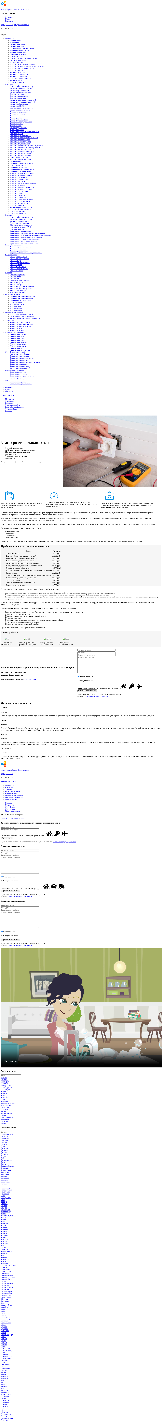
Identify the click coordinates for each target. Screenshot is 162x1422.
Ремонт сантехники (17, 116)
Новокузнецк (6, 1289)
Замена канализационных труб (21, 88)
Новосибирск (6, 1105)
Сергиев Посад (6, 1351)
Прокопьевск (6, 1323)
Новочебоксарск (7, 1283)
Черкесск (4, 1406)
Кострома (4, 1235)
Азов (3, 1146)
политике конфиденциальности (96, 696)
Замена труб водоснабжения (20, 92)
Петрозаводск (6, 1319)
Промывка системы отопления (21, 108)
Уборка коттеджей (16, 283)
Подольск (4, 1109)
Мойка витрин (15, 277)
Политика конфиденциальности (13, 818)
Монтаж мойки (15, 161)
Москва (4, 1078)
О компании (10, 17)
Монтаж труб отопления (19, 104)
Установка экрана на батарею (21, 175)
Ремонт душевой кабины (19, 120)
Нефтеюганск (6, 1271)
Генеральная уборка (17, 275)
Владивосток (6, 1170)
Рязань (3, 1337)
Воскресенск (5, 1182)
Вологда (4, 1176)
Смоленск (4, 1360)
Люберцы (4, 1099)
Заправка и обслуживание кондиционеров (26, 253)
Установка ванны (16, 134)
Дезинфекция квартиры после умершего (25, 362)
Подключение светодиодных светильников (26, 237)
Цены (7, 19)
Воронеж (4, 1084)
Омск (3, 1303)
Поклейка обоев (16, 302)
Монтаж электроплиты (18, 76)
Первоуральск (6, 1317)
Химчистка (9, 320)
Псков (3, 1325)
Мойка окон (14, 279)
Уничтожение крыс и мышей (21, 384)
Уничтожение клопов (18, 340)
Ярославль (5, 1420)
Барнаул (4, 1152)
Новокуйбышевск (7, 1287)
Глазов (3, 1186)
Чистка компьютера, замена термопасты (25, 318)
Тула (2, 1382)
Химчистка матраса (17, 328)
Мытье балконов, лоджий (19, 281)
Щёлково (4, 1121)
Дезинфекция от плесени (19, 364)
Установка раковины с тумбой (21, 189)
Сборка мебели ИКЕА (18, 267)
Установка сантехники (18, 177)
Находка (4, 1267)
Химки (3, 1123)
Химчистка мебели (17, 330)
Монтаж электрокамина (19, 74)
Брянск (3, 1164)
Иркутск (4, 1208)
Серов (3, 1353)
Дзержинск (5, 1194)
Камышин (4, 1218)
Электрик (9, 215)
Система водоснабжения (19, 96)
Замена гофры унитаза (18, 128)
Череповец (5, 1404)
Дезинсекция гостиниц (18, 374)
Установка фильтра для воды (20, 209)
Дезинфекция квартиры (19, 360)
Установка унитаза (17, 205)
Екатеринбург (6, 1086)
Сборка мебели (11, 255)
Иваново (4, 1204)
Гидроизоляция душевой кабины (22, 48)
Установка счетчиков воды (20, 201)
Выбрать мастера (7, 395)
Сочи (3, 1362)
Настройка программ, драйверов (22, 316)
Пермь (3, 1315)
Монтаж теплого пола (18, 52)
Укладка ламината (16, 308)
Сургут (3, 1366)
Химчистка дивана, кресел (20, 322)
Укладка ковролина (17, 306)
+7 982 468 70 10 (29, 679)
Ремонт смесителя (16, 124)
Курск (3, 1245)
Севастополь (5, 1349)
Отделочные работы (12, 294)
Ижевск (4, 1206)
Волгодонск (5, 1172)
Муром (3, 1261)
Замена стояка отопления (19, 90)
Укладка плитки (16, 310)
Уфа (2, 1388)
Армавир (4, 1140)
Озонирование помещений (20, 368)
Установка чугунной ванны (20, 140)
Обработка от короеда (18, 346)
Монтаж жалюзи (16, 80)
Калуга (3, 1214)
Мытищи (4, 1101)
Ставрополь (5, 1364)
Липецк (4, 1247)
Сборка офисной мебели (19, 269)
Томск (3, 1380)
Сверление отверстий (18, 60)
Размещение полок (17, 82)
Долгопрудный (6, 1088)
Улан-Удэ (4, 1390)
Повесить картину (16, 56)
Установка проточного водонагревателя (25, 148)
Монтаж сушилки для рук (19, 50)
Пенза (3, 1313)
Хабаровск (5, 1396)
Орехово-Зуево (6, 1305)
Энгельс (4, 1416)
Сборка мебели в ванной (19, 157)
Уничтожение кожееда (18, 342)
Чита (3, 1408)
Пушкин (4, 1327)
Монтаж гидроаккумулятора (20, 171)
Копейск (4, 1231)
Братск (3, 1162)
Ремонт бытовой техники (14, 245)
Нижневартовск (7, 1275)
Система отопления (17, 94)
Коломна (4, 1227)
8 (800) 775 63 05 (7, 25)
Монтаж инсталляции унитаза (21, 207)
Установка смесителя (17, 195)
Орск (3, 1309)
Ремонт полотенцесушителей (21, 122)
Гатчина (4, 1184)
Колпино (4, 1229)
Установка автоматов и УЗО (20, 227)
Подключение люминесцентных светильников (27, 233)
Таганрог (4, 1372)
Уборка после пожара (18, 290)
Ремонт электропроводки (19, 223)
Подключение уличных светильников (24, 243)
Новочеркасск (6, 1285)
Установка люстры (17, 229)
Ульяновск (5, 1392)
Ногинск (4, 1281)
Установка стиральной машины (21, 199)
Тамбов (4, 1374)
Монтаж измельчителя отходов (21, 163)
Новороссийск (6, 1293)
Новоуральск (6, 1297)
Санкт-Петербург (7, 1117)
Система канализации (18, 98)
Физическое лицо (86, 677)
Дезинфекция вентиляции (19, 356)
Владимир (5, 1168)
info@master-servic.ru (21, 25)
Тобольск (4, 1376)
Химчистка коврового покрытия (22, 324)
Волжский (5, 1178)
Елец (3, 1200)
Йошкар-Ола (5, 1210)
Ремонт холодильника (18, 249)
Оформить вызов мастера (87, 690)
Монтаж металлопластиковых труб (23, 100)
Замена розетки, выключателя (21, 219)
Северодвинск (6, 1356)
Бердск (3, 1156)
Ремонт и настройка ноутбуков (21, 314)
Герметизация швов (17, 46)
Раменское (5, 1331)
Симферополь (6, 1358)
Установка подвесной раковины (22, 187)
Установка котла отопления (20, 179)
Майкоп (4, 1253)
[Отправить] (40, 462)
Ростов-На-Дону (7, 1113)
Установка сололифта (18, 197)
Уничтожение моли (17, 336)
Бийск (3, 1158)
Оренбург (4, 1307)
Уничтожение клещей (18, 334)
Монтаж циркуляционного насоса (22, 169)
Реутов (3, 1111)
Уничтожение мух (16, 348)
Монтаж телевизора (17, 72)
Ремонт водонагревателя (19, 251)
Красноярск (5, 1243)
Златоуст (4, 1202)
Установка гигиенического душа (22, 152)
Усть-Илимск (6, 1394)
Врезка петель (15, 42)
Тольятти (4, 1378)
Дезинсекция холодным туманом (22, 376)
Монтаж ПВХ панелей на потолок (23, 296)
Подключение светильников (20, 231)
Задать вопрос (7, 838)
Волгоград (5, 1082)
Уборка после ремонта (18, 285)
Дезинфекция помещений (15, 352)
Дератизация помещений (14, 380)
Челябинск (5, 1119)
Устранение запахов (17, 292)
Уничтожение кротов (18, 382)
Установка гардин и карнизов (21, 78)
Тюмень (4, 1386)
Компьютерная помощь (14, 312)
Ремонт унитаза (15, 126)
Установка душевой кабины (20, 150)
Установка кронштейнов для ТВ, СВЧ (24, 68)
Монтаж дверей (15, 40)
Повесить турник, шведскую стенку (23, 58)
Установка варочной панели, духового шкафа (27, 66)
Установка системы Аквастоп (21, 191)
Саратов (4, 1345)
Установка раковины (17, 185)
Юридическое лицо (87, 681)
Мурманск (5, 1259)
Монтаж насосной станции (20, 167)
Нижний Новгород (8, 1103)
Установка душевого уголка (20, 153)
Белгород (4, 1154)
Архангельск (6, 1138)
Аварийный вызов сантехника (21, 86)
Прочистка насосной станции (21, 110)
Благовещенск (6, 1160)
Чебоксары (5, 1400)
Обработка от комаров (18, 344)
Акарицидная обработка (14, 332)
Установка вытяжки (17, 70)
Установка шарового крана (20, 203)
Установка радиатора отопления (22, 173)
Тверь (3, 1384)
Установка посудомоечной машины (23, 183)
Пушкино (4, 1329)
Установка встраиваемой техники (22, 64)
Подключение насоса (18, 165)
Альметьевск (6, 1136)
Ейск (3, 1196)
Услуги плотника (16, 62)
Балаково (4, 1148)
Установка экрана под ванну (20, 142)
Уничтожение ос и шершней (20, 350)
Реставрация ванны (17, 130)
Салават (4, 1339)
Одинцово (5, 1107)
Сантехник (9, 84)
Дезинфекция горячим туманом (22, 358)
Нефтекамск (5, 1269)
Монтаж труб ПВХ (17, 106)
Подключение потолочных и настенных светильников (30, 235)
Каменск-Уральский (8, 1216)
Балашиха (4, 1080)
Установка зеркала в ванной (20, 159)
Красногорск (6, 1097)
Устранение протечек (18, 213)
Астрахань (5, 1144)
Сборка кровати (16, 265)
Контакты (9, 21)
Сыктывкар (5, 1368)
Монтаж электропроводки (19, 221)
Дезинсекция (10, 809)
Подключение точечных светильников (24, 239)
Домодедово (5, 1090)
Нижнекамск (6, 1273)
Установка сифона (16, 193)
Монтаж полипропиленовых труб (22, 102)
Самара (3, 1115)
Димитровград (6, 1188)
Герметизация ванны (17, 44)
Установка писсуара (17, 181)
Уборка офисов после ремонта (21, 288)
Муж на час (9, 38)
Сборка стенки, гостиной (19, 259)
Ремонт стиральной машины (20, 247)
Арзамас (4, 1142)
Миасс (3, 1255)
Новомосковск (6, 1291)
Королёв (4, 1093)
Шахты (3, 1410)
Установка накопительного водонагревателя (26, 146)
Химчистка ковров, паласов (20, 326)
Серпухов (4, 1355)
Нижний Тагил (6, 1279)
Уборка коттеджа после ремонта (22, 286)
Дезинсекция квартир (18, 372)
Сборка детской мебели (18, 257)
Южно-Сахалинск (7, 1418)
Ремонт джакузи (16, 118)
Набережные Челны (8, 1265)
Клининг (8, 273)
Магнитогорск (6, 1251)
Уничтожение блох (17, 338)
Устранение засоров (17, 211)
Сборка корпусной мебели (20, 263)
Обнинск (4, 1299)
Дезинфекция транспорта (19, 366)
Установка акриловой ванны (20, 136)
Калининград (6, 1212)
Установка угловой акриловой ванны (24, 138)
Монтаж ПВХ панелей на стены (22, 298)
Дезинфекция (10, 807)
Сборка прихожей (16, 271)
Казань (3, 1091)
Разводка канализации (18, 114)
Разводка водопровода (18, 112)
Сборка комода (15, 261)
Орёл (3, 1311)
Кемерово (4, 1223)
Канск (3, 1222)
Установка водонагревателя (20, 144)
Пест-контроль (15, 378)
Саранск (4, 1343)
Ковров (3, 1237)
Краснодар (5, 1095)
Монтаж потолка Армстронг (20, 300)
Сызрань (4, 1370)
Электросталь (6, 1414)
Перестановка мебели (18, 54)
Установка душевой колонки (20, 155)
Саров (3, 1347)
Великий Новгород (8, 1166)
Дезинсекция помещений (14, 370)
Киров (3, 1225)
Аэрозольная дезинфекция (20, 354)
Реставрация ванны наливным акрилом (24, 132)
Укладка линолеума (17, 304)
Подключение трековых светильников (24, 241)
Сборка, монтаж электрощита (21, 225)
